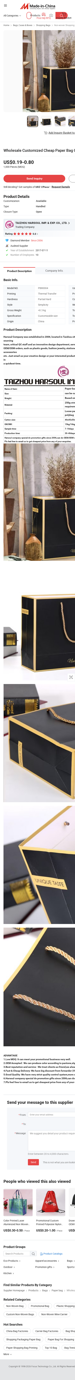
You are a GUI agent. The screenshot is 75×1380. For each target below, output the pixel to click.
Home (6, 25)
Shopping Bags (43, 25)
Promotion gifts (43, 1267)
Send (33, 1162)
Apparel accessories (46, 1260)
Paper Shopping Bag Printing (22, 1347)
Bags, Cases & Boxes (22, 25)
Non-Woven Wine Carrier (54, 1314)
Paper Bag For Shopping (61, 1339)
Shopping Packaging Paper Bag (23, 1339)
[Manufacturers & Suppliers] (37, 6)
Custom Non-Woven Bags (20, 1314)
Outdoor (8, 1267)
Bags (70, 1260)
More (6, 1354)
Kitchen (7, 1273)
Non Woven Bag (15, 1306)
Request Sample (61, 186)
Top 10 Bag (51, 1347)
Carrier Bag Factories (46, 1331)
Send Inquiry (34, 178)
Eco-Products (10, 1260)
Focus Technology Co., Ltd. (44, 1366)
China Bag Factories (17, 1331)
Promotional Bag (40, 1306)
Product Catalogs (52, 1253)
